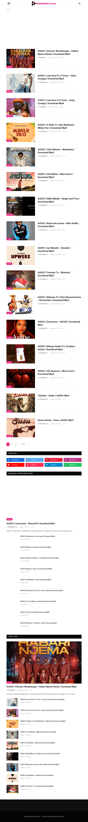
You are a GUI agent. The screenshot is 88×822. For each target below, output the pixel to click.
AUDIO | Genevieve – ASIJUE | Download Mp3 (59, 323)
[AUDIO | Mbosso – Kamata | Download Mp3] (12, 550)
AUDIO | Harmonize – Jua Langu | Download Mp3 (37, 536)
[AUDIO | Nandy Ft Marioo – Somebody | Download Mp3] (12, 561)
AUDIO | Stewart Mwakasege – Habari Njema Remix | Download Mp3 (58, 52)
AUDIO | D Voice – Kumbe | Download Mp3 (35, 612)
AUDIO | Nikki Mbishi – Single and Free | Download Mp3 (59, 200)
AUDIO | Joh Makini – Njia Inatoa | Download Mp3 (55, 175)
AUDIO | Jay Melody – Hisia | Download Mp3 (35, 580)
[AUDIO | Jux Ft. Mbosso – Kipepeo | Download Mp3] (12, 604)
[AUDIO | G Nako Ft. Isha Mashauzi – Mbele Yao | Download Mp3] (20, 132)
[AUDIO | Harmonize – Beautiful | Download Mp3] (44, 499)
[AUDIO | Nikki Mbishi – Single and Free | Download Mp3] (20, 206)
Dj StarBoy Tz (43, 82)
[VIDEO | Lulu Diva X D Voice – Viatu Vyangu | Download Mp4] (20, 107)
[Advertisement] (44, 29)
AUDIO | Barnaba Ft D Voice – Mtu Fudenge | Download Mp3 (41, 590)
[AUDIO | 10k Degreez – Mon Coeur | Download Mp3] (20, 378)
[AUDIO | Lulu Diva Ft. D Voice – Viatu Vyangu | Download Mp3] (20, 83)
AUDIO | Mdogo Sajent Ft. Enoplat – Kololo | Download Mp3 (57, 348)
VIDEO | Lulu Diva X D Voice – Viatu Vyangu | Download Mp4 (56, 102)
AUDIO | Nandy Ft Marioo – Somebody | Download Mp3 (39, 558)
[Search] (79, 3)
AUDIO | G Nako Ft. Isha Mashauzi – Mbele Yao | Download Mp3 (56, 126)
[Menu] (9, 3)
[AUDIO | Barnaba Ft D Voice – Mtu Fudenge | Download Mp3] (12, 593)
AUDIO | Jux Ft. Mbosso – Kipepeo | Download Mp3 (38, 601)
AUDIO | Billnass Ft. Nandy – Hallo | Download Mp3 (38, 623)
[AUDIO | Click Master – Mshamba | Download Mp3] (20, 156)
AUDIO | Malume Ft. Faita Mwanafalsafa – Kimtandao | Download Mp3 (59, 299)
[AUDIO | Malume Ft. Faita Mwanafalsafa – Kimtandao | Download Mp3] (20, 304)
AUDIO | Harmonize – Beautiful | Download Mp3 (31, 523)
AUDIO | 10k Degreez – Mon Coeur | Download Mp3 (56, 372)
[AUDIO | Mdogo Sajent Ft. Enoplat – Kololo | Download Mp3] (20, 353)
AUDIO (9, 67)
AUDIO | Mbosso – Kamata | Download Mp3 (35, 547)
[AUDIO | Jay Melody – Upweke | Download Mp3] (20, 255)
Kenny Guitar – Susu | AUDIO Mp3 (55, 420)
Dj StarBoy (42, 57)
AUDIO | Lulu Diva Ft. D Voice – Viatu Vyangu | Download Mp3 (57, 77)
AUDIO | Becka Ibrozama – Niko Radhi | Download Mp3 (58, 225)
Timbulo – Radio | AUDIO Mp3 (53, 395)
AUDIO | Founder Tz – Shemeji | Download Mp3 (54, 274)
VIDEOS (9, 116)
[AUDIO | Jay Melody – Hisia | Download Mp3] (12, 582)
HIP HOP (9, 214)
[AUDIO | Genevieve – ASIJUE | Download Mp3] (20, 329)
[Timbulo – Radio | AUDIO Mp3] (20, 403)
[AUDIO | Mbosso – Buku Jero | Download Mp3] (12, 572)
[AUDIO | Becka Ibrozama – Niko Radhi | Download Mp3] (20, 230)
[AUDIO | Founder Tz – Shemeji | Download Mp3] (20, 279)
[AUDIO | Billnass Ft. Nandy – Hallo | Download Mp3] (12, 626)
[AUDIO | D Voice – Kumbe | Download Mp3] (12, 615)
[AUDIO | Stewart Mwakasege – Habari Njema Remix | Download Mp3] (20, 58)
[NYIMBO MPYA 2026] (44, 3)
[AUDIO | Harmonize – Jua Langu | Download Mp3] (12, 539)
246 (23, 444)
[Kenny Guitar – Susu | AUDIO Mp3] (20, 427)
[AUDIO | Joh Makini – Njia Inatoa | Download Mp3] (20, 181)
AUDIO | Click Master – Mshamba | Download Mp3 (56, 151)
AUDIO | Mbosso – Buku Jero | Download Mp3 (36, 569)
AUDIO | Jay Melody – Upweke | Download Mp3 (54, 249)
